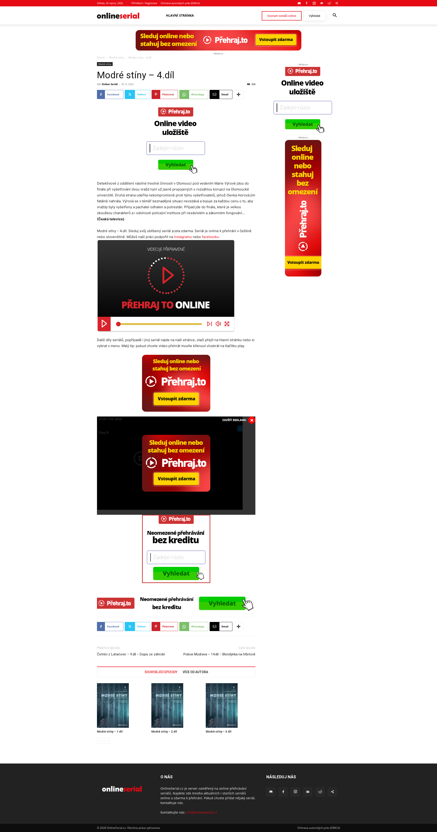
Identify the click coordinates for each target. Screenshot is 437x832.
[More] (239, 94)
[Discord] (299, 3)
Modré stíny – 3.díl (218, 731)
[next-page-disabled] (107, 740)
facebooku (210, 237)
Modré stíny (116, 57)
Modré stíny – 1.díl (109, 731)
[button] (334, 16)
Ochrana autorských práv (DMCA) (180, 3)
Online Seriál (110, 84)
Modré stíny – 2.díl (164, 731)
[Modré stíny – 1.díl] (122, 705)
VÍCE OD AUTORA (195, 672)
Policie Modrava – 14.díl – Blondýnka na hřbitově (219, 654)
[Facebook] (306, 3)
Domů (101, 57)
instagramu (183, 237)
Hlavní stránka (180, 15)
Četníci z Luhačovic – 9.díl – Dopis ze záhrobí (131, 654)
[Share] (336, 3)
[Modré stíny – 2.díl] (176, 705)
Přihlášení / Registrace (144, 3)
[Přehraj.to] (218, 40)
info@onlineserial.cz (201, 812)
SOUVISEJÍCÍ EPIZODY (161, 672)
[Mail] (321, 3)
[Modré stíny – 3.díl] (230, 705)
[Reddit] (329, 3)
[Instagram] (314, 3)
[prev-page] (100, 740)
